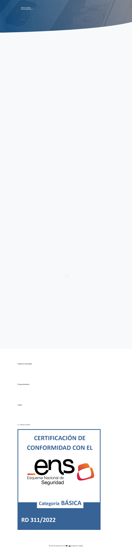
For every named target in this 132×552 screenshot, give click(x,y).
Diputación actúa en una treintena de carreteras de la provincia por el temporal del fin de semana (90, 312)
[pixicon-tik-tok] (80, 539)
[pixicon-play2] (69, 539)
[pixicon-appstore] (73, 539)
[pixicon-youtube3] (62, 539)
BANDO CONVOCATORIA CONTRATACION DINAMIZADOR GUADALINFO (87, 185)
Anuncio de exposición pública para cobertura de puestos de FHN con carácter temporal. (90, 49)
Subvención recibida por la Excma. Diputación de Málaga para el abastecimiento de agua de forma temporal (89, 97)
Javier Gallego (78, 546)
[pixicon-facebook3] (51, 539)
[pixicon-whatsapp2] (77, 539)
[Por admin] (20, 75)
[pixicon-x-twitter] (55, 539)
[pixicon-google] (66, 539)
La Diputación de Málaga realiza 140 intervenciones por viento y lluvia (91, 223)
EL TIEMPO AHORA (24, 425)
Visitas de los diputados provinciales (91, 138)
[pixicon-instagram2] (59, 539)
